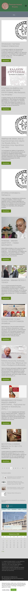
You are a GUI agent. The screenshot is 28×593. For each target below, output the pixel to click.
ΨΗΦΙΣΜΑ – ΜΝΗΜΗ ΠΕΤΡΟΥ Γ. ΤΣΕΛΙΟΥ (13, 281)
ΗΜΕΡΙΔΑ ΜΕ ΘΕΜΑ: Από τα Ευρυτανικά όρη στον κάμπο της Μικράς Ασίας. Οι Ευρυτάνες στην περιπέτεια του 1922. (12, 142)
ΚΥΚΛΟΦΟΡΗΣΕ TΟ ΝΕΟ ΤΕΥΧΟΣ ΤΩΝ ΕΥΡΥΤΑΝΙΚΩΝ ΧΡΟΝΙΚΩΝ (12, 321)
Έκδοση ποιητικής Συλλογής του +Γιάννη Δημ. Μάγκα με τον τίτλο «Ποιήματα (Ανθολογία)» (14, 363)
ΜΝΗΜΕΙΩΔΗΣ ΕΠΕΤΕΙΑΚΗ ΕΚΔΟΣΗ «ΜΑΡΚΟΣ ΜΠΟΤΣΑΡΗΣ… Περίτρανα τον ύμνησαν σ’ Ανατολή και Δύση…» (13, 404)
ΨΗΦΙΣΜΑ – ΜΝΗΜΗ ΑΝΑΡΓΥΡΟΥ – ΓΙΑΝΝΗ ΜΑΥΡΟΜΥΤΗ (10, 243)
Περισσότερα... (6, 60)
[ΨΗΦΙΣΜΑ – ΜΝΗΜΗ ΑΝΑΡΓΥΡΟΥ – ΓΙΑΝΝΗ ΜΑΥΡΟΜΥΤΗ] (14, 227)
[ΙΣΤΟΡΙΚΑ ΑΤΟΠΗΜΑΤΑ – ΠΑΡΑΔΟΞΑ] (14, 179)
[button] (26, 5)
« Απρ (2, 551)
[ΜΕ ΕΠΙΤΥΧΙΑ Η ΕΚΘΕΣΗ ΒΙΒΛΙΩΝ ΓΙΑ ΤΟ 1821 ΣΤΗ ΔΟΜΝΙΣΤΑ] (14, 435)
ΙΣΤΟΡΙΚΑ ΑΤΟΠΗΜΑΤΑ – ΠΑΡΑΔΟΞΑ (11, 194)
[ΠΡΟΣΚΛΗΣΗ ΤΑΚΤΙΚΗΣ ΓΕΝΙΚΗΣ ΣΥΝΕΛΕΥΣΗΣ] (14, 30)
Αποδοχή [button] (13, 589)
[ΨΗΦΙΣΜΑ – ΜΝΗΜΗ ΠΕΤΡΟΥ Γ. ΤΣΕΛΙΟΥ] (14, 271)
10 (23, 468)
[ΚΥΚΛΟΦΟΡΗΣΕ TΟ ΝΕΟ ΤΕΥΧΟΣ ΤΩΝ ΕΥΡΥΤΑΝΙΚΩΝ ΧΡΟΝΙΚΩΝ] (14, 310)
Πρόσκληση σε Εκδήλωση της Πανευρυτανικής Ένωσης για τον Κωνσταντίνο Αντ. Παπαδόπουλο (12, 578)
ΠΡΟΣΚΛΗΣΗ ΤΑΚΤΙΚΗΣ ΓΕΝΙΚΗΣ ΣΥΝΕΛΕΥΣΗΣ (10, 45)
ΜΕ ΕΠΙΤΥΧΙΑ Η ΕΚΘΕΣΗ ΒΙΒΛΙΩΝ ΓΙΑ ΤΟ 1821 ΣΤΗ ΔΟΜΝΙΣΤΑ (11, 446)
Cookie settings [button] (6, 589)
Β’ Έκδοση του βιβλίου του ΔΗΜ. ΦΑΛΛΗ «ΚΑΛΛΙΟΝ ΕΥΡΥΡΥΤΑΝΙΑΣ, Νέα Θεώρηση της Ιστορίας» (13, 91)
